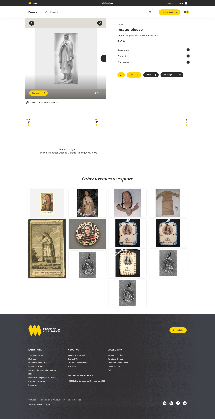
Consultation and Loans (118, 362)
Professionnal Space (81, 375)
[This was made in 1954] (28, 125)
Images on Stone (35, 366)
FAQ (109, 370)
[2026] (186, 125)
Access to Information (77, 355)
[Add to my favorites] (121, 74)
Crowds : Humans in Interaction (42, 370)
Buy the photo (169, 75)
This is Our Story (35, 355)
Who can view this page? (39, 404)
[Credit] (27, 103)
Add (131, 75)
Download (36, 93)
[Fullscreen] (99, 23)
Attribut (154, 35)
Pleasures (32, 385)
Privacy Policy (59, 400)
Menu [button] (35, 3)
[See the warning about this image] (31, 23)
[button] (46, 12)
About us (73, 349)
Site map (72, 366)
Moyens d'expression (136, 35)
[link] (32, 12)
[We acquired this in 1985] (96, 125)
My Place (32, 359)
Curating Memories (36, 381)
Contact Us (73, 359)
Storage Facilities (115, 355)
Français (170, 3)
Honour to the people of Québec (42, 377)
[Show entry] (47, 203)
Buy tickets (178, 330)
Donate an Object (115, 359)
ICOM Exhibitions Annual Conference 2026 (86, 381)
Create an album (169, 12)
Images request (114, 366)
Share (148, 75)
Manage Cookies (74, 400)
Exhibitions (35, 349)
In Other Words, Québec (39, 362)
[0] (185, 12)
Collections (115, 349)
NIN (30, 374)
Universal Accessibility (77, 362)
